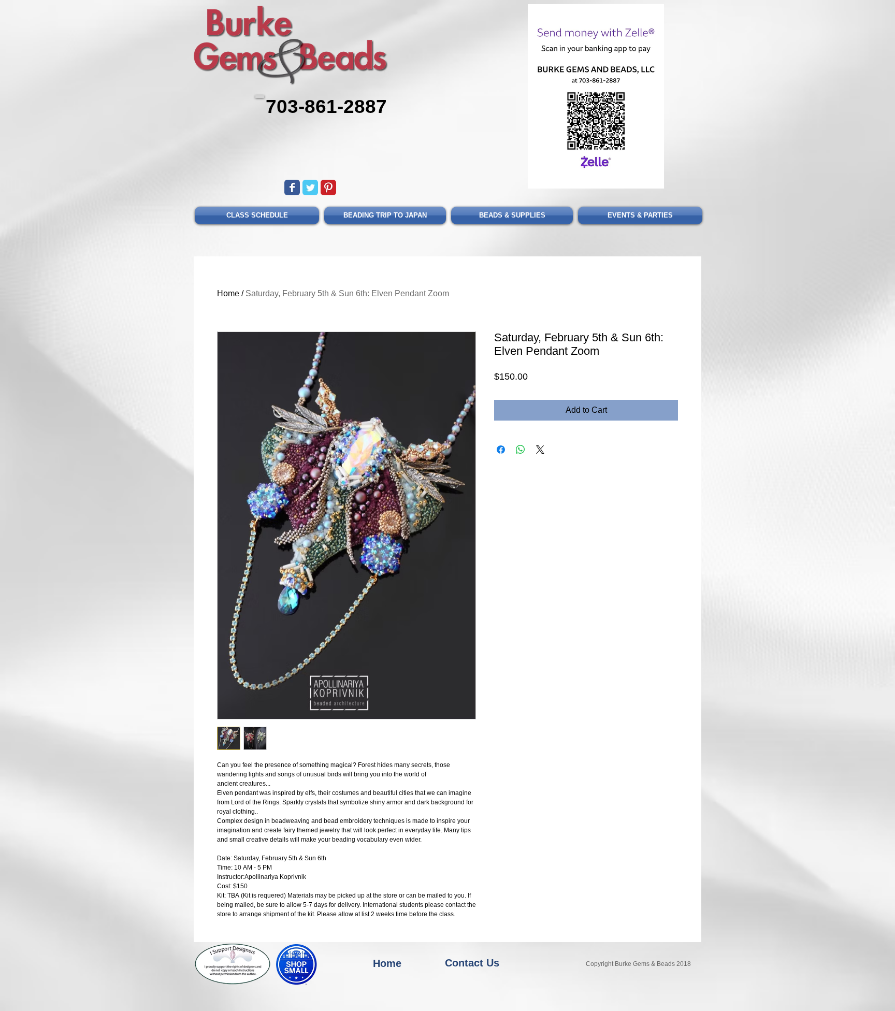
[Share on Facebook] (501, 466)
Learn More (655, 395)
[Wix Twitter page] (310, 187)
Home (228, 293)
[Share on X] (540, 466)
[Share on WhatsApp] (520, 466)
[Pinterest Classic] (328, 187)
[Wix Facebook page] (292, 187)
